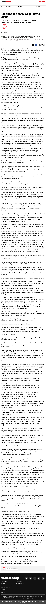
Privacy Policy (4, 589)
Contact (3, 583)
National (3, 6)
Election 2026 (11, 8)
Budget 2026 (37, 6)
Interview (15, 6)
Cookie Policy (4, 590)
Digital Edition (20, 583)
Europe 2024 (4, 8)
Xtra (32, 6)
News (2, 10)
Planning (28, 6)
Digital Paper (34, 4)
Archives (3, 592)
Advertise (19, 581)
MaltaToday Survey (21, 6)
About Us (4, 581)
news (21, 4)
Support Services (6, 585)
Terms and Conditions (6, 587)
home (10, 4)
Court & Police (9, 6)
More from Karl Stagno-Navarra (12, 568)
